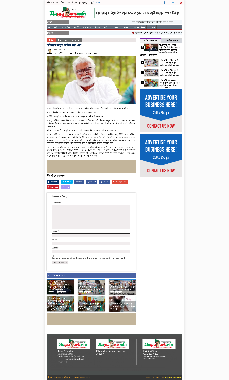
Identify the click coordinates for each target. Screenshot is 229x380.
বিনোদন (97, 27)
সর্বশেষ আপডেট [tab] (150, 40)
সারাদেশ (86, 27)
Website (56, 248)
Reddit (105, 182)
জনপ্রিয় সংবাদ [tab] (172, 40)
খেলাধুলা (116, 27)
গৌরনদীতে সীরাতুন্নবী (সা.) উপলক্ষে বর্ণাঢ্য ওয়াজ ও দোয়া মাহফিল (91, 290)
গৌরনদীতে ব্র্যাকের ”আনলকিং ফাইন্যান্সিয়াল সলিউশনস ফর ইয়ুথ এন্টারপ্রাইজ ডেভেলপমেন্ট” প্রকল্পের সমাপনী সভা (60, 303)
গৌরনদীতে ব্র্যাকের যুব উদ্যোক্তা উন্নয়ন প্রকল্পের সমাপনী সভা (90, 306)
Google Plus (121, 182)
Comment (57, 202)
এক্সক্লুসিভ (63, 40)
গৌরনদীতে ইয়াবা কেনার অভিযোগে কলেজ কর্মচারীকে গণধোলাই (122, 306)
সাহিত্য (106, 27)
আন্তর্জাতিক (66, 27)
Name (55, 231)
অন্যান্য (125, 27)
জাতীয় (56, 27)
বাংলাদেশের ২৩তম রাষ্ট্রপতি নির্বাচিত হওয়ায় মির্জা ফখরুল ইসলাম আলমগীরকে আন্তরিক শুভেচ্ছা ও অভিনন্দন (165, 33)
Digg (80, 182)
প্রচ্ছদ (52, 40)
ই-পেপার (97, 2)
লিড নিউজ (77, 40)
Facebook (53, 182)
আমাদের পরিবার (139, 27)
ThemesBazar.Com (173, 377)
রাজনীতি (77, 27)
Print (66, 187)
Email (55, 239)
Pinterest (54, 187)
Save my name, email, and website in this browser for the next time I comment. (88, 258)
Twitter (67, 182)
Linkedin (92, 182)
